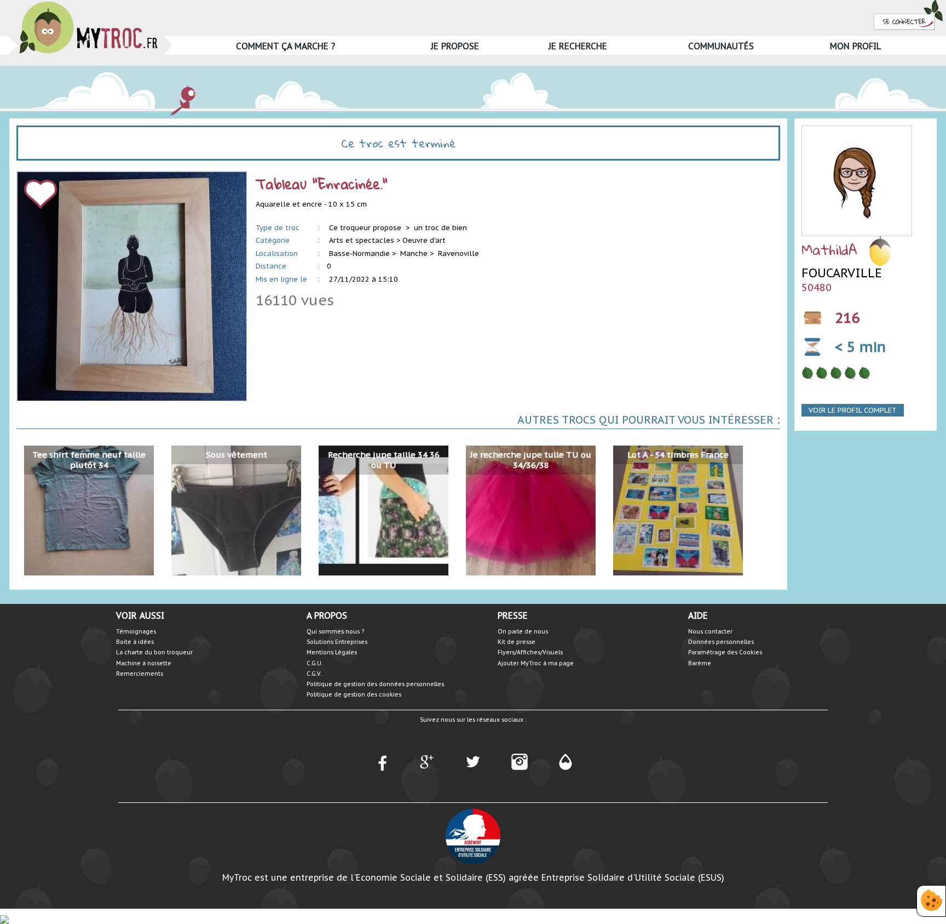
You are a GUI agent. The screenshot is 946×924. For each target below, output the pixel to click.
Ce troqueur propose (366, 227)
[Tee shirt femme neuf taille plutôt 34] (89, 510)
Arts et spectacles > (364, 240)
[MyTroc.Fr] (88, 4)
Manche (414, 253)
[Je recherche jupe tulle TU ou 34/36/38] (531, 510)
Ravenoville (458, 253)
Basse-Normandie (359, 253)
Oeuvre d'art (424, 240)
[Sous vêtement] (236, 510)
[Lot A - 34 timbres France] (678, 510)
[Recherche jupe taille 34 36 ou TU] (383, 510)
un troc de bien (440, 227)
